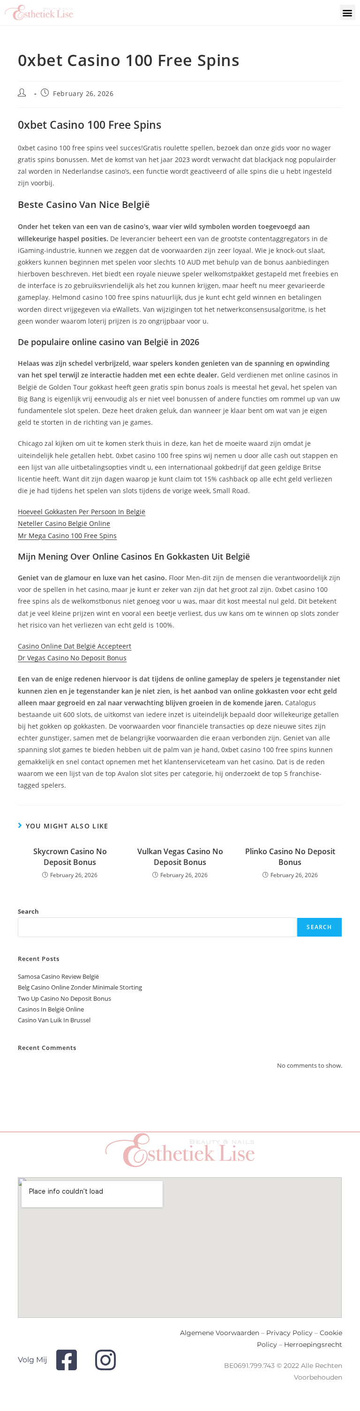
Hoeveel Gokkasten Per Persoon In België (81, 511)
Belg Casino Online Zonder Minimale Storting (80, 987)
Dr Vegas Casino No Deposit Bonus (72, 657)
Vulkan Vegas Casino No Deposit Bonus (180, 856)
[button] (347, 12)
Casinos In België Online (51, 1009)
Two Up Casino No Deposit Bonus (64, 998)
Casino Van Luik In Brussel (54, 1020)
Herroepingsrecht (313, 1344)
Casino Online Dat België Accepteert (74, 646)
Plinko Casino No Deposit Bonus (290, 856)
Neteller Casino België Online (64, 523)
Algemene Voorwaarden (219, 1333)
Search (28, 911)
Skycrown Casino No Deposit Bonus (70, 856)
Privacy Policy (289, 1333)
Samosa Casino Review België (58, 976)
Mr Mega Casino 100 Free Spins (67, 535)
